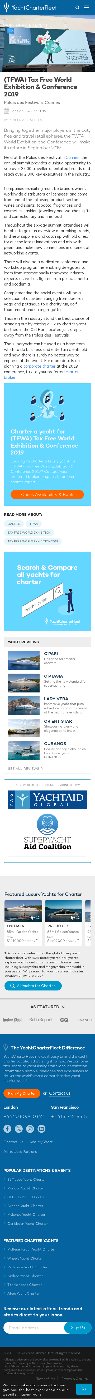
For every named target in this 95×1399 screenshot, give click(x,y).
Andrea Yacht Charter (25, 1276)
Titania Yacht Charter (24, 1284)
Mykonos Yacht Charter (26, 1214)
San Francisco (65, 1107)
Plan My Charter (22, 1093)
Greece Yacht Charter (25, 1206)
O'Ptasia (15, 926)
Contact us (59, 1093)
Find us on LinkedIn (41, 1129)
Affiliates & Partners (20, 1151)
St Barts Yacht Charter (26, 1197)
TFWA (34, 524)
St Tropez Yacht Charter (26, 1179)
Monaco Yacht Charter (25, 1188)
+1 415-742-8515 (69, 1116)
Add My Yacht (41, 1141)
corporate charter (39, 366)
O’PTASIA (53, 676)
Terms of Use (45, 1379)
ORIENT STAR (58, 721)
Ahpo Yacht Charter (23, 1293)
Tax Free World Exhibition (29, 532)
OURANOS (55, 743)
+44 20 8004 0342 (23, 1116)
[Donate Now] (47, 823)
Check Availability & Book (47, 494)
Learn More (31, 1394)
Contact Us (13, 1141)
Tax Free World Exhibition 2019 (33, 541)
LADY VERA (56, 698)
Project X (58, 926)
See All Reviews (23, 768)
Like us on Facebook (7, 1129)
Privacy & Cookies (74, 1379)
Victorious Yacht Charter (27, 1267)
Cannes (72, 157)
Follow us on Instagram (30, 1129)
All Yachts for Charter (36, 985)
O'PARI (51, 653)
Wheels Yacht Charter (25, 1258)
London (10, 1107)
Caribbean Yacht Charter (27, 1223)
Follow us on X (19, 1129)
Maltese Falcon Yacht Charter (31, 1249)
